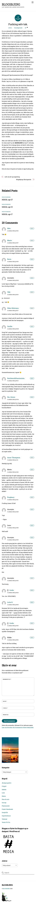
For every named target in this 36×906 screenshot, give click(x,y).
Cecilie (9, 326)
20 (25, 28)
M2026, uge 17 (7, 214)
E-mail (5, 708)
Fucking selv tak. (18, 24)
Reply (32, 228)
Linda (10, 28)
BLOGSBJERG (6, 888)
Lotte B (9, 602)
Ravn (9, 259)
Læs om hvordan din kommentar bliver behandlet (17, 727)
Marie (9, 240)
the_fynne (11, 397)
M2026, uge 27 (7, 199)
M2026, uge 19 (7, 207)
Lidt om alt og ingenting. (12, 177)
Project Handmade (7, 809)
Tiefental (4, 819)
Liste (3, 793)
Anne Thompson (13, 457)
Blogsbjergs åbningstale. (23, 179)
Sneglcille (5, 812)
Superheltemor (6, 816)
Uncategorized (18, 28)
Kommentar (7, 679)
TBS (8, 292)
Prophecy (10, 497)
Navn (5, 701)
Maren (4, 796)
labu (9, 228)
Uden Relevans (13, 308)
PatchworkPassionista (15, 378)
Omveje (4, 802)
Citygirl (4, 786)
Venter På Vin (6, 822)
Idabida (4, 789)
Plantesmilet (6, 806)
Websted (5, 714)
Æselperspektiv (6, 783)
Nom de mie (5, 799)
